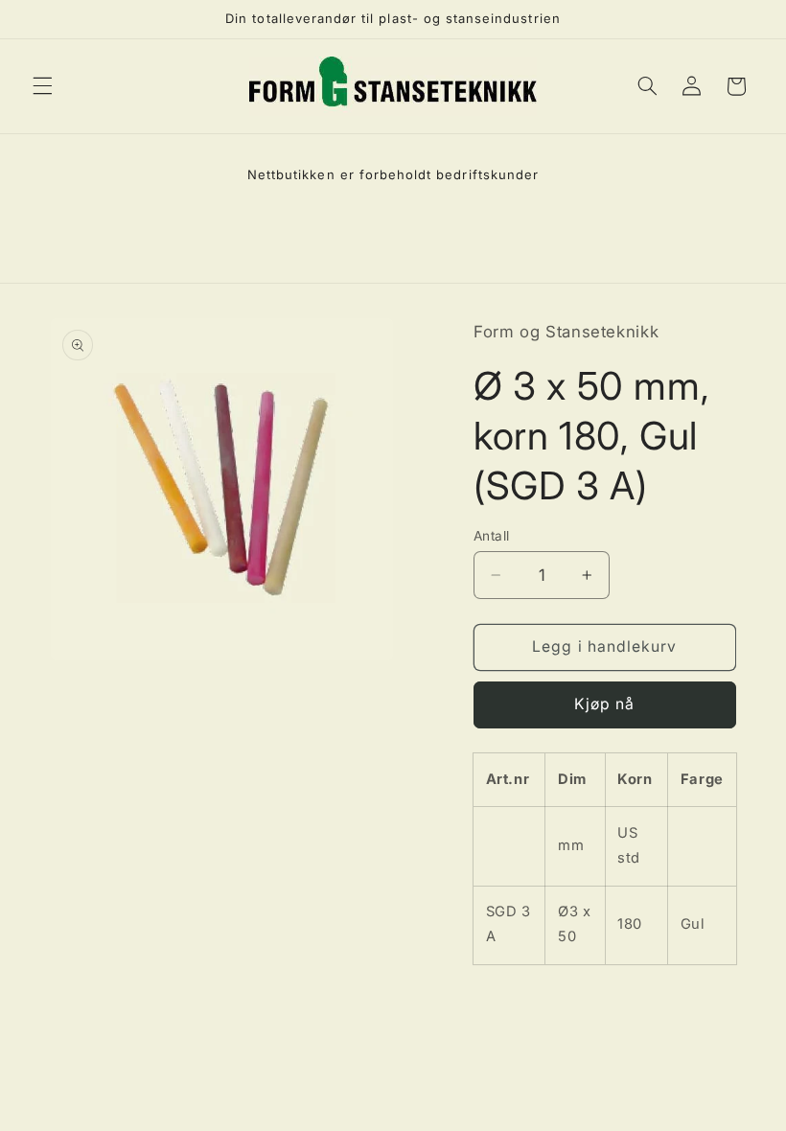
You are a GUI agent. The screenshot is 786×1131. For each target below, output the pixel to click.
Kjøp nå (604, 704)
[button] (42, 86)
